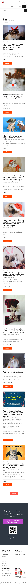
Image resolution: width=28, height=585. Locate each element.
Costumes (5, 50)
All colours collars (10, 417)
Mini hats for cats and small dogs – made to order (13, 136)
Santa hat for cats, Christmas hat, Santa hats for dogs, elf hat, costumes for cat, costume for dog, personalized (13, 223)
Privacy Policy (6, 575)
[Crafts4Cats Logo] (6, 2)
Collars (4, 417)
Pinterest (4, 559)
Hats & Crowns (11, 50)
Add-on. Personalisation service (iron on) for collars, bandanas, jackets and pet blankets (13, 413)
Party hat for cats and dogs (13, 372)
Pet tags (17, 423)
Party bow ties (16, 420)
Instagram (5, 554)
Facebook (5, 556)
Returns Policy (6, 571)
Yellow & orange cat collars (9, 423)
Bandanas (21, 423)
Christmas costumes (7, 184)
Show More (14, 493)
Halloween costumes (19, 50)
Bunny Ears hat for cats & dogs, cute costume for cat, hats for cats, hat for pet (13, 273)
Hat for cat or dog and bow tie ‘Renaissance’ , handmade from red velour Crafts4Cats (14, 330)
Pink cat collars (6, 422)
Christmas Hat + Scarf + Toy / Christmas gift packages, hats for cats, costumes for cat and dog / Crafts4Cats (13, 178)
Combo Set (17, 182)
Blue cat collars (18, 417)
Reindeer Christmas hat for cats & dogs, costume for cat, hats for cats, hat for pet (13, 96)
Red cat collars (21, 422)
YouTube (4, 565)
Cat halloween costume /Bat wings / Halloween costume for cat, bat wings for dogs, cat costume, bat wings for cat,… (13, 467)
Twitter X (4, 563)
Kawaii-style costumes (19, 139)
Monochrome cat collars (16, 419)
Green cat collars (6, 419)
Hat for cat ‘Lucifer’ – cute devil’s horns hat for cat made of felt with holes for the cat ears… (13, 46)
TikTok (4, 561)
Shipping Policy (6, 573)
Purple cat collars (14, 422)
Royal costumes (18, 424)
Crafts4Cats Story (20, 554)
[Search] (24, 6)
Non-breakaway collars (8, 420)
